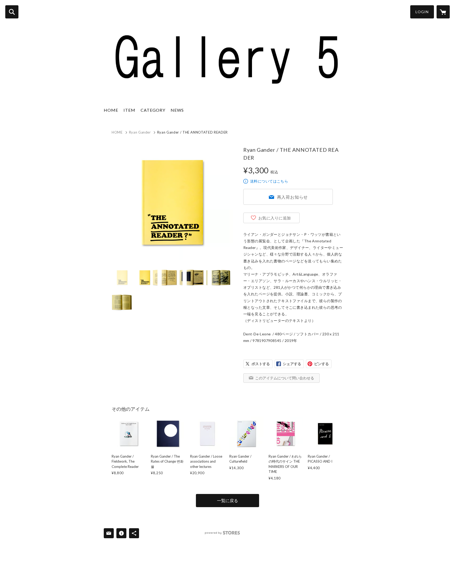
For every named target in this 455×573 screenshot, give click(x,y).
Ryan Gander (140, 132)
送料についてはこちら (269, 181)
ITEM (129, 109)
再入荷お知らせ (292, 196)
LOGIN (422, 11)
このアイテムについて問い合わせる (284, 378)
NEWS (177, 109)
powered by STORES (222, 533)
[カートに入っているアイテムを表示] (443, 11)
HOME (111, 109)
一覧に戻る (227, 500)
